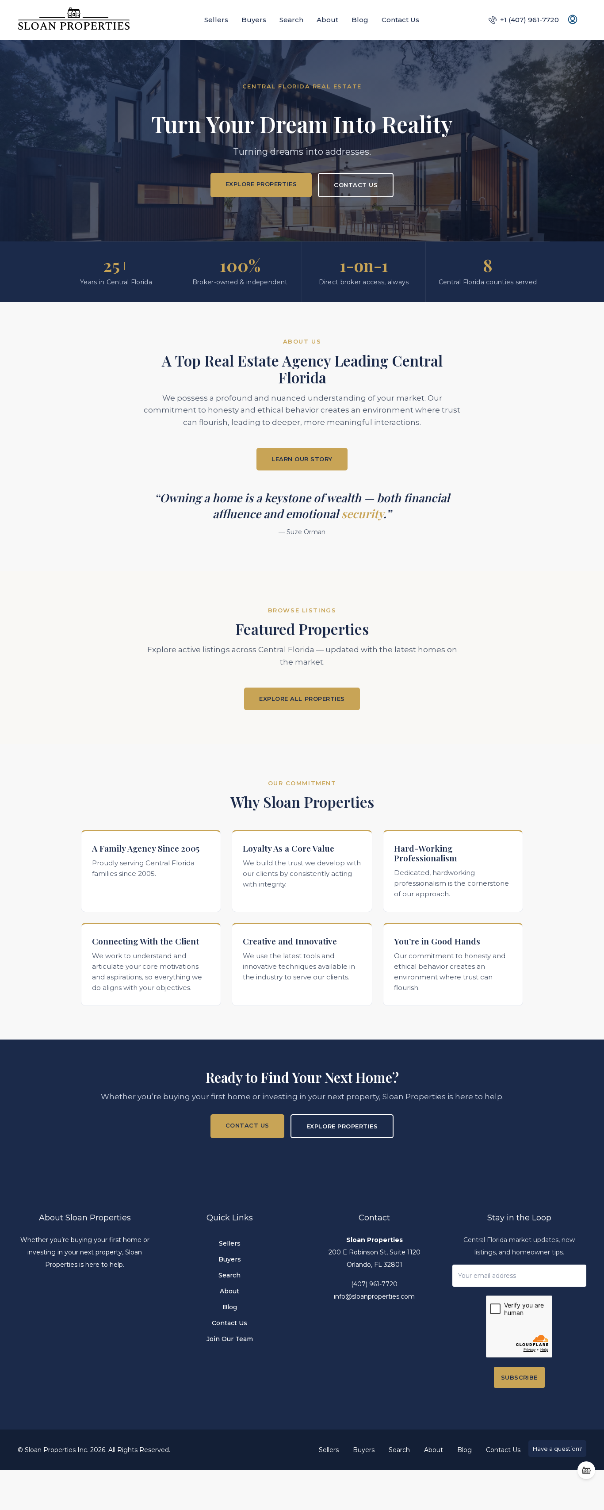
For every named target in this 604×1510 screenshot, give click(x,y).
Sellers (216, 19)
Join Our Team (229, 1339)
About (327, 19)
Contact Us (400, 19)
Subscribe (519, 1377)
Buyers (253, 19)
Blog (360, 19)
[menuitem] (523, 19)
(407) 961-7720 (374, 1284)
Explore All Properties (301, 698)
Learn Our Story (302, 459)
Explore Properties (261, 183)
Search (291, 19)
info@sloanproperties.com (374, 1296)
